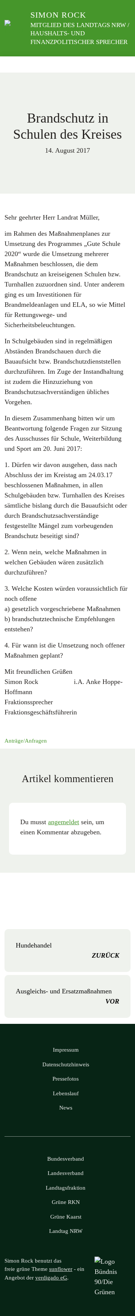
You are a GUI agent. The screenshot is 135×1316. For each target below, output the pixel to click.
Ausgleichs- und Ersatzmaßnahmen (67, 996)
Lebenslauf (66, 1093)
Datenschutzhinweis (65, 1064)
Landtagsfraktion (66, 1188)
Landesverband (66, 1173)
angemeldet (63, 822)
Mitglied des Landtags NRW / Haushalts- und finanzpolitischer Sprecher (79, 33)
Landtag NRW (65, 1231)
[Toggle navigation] (122, 64)
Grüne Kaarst (65, 1217)
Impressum (66, 1050)
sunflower (60, 1269)
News (65, 1108)
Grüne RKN (66, 1202)
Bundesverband (65, 1159)
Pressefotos (65, 1079)
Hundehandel (67, 950)
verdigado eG (51, 1278)
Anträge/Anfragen (25, 741)
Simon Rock (58, 15)
